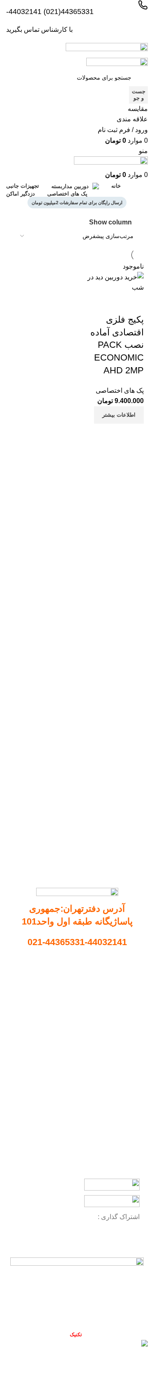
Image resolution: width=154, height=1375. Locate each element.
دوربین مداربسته (120, 1059)
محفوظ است (60, 1334)
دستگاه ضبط (124, 1073)
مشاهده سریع (111, 434)
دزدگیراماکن (125, 1115)
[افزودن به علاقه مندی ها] (133, 303)
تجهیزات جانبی (122, 1087)
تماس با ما (124, 1007)
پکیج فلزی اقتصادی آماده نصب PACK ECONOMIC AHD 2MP (117, 344)
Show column (110, 222)
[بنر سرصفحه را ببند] (143, 1360)
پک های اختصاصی (120, 390)
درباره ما (126, 993)
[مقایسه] (133, 434)
